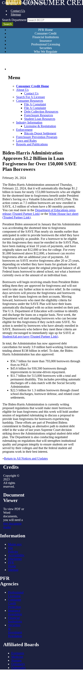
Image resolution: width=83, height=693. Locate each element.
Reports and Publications (32, 144)
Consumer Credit (45, 33)
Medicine (17, 656)
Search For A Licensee (30, 97)
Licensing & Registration (40, 126)
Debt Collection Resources (41, 111)
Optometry (18, 664)
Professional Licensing (45, 44)
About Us (22, 89)
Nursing (16, 660)
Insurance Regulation (15, 612)
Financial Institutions (45, 37)
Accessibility (16, 555)
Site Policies (13, 549)
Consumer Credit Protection (14, 603)
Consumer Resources (29, 100)
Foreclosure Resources (38, 115)
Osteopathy (18, 667)
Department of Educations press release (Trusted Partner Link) (39, 211)
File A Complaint (35, 104)
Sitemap (16, 14)
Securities (45, 48)
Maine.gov (15, 544)
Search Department (14, 20)
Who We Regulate (45, 51)
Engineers (17, 653)
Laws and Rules (26, 140)
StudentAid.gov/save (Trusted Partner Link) (30, 336)
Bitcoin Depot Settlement (40, 133)
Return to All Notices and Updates (26, 458)
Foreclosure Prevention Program (36, 137)
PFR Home (45, 30)
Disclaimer (15, 559)
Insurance (45, 40)
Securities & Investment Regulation (15, 630)
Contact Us (18, 11)
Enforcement (24, 129)
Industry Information (29, 122)
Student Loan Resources (39, 119)
